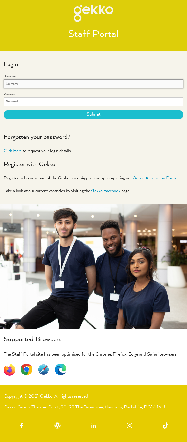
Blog (58, 425)
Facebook (22, 425)
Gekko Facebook (105, 190)
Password (17, 94)
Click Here (13, 150)
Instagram (130, 425)
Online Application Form (154, 178)
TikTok (165, 425)
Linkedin (93, 425)
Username (17, 76)
